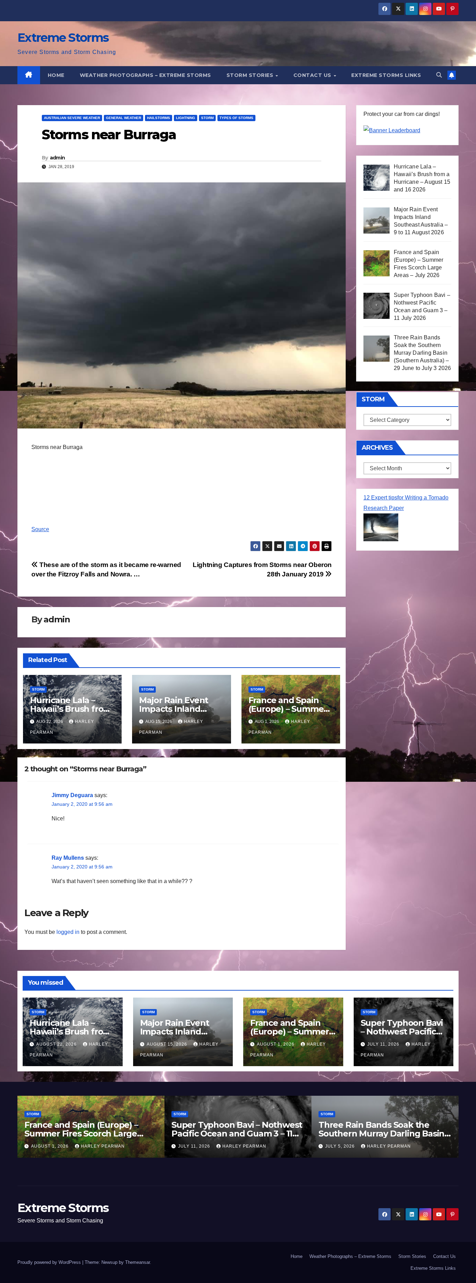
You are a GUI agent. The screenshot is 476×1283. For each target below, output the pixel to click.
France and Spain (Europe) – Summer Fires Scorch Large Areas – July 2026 (81, 1133)
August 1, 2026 (276, 1044)
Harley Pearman (103, 1146)
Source (40, 529)
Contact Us (313, 75)
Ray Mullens (68, 858)
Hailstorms (158, 118)
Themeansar (137, 1262)
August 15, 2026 (168, 1044)
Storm (207, 118)
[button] (439, 75)
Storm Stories (251, 75)
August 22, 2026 (57, 1044)
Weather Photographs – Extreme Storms (145, 75)
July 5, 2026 (340, 1146)
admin (57, 158)
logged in (67, 932)
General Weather (123, 118)
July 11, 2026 (384, 1044)
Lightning (185, 118)
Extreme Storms (62, 37)
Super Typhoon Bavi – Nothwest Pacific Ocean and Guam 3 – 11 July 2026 (236, 1133)
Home (56, 75)
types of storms (236, 118)
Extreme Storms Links (386, 75)
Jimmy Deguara (72, 795)
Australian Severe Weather (72, 118)
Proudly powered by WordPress (49, 1262)
